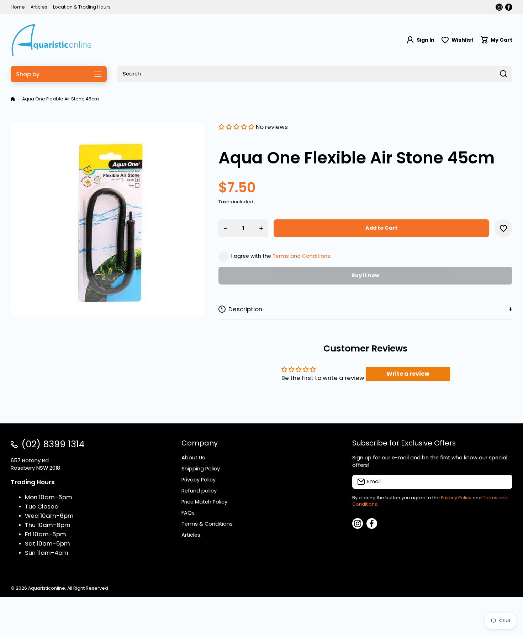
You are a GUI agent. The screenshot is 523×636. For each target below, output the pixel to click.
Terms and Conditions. (302, 256)
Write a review (407, 374)
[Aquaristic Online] (52, 40)
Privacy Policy (456, 498)
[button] (496, 40)
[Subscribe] (503, 482)
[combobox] (314, 74)
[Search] (503, 74)
